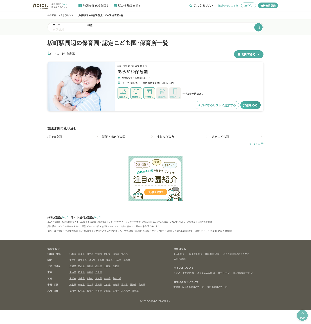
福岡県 (72, 290)
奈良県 (107, 278)
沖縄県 (135, 290)
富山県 (81, 266)
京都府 (90, 278)
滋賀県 (98, 278)
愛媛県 (133, 284)
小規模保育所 (165, 136)
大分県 (107, 290)
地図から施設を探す (93, 5)
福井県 (98, 266)
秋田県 (107, 253)
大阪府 (72, 278)
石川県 (90, 266)
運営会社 (222, 272)
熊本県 (98, 290)
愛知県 (72, 272)
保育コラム (179, 249)
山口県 (107, 284)
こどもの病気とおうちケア (236, 253)
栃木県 (118, 259)
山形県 (116, 253)
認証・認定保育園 (113, 136)
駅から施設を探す (127, 5)
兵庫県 (81, 278)
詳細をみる (250, 105)
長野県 (116, 266)
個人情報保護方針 (241, 272)
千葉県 (101, 259)
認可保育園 (55, 136)
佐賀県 (81, 290)
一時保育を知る (194, 253)
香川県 (124, 284)
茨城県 (109, 259)
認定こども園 (220, 136)
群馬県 (126, 259)
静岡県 (90, 272)
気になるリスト (201, 5)
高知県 (142, 284)
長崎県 (90, 290)
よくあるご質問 (204, 272)
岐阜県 (81, 272)
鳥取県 (72, 284)
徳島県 (116, 284)
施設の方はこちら (228, 5)
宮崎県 (116, 290)
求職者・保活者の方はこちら (187, 286)
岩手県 (90, 253)
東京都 (72, 259)
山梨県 (107, 266)
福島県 (124, 253)
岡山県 (90, 284)
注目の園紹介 (179, 258)
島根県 (81, 284)
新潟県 (72, 266)
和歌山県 (117, 278)
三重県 (98, 272)
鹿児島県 (125, 290)
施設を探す (54, 249)
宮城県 (98, 253)
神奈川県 (82, 259)
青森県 (81, 253)
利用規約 (187, 272)
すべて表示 (256, 143)
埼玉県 (92, 259)
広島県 (98, 284)
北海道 (72, 253)
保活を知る (178, 253)
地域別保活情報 (212, 253)
